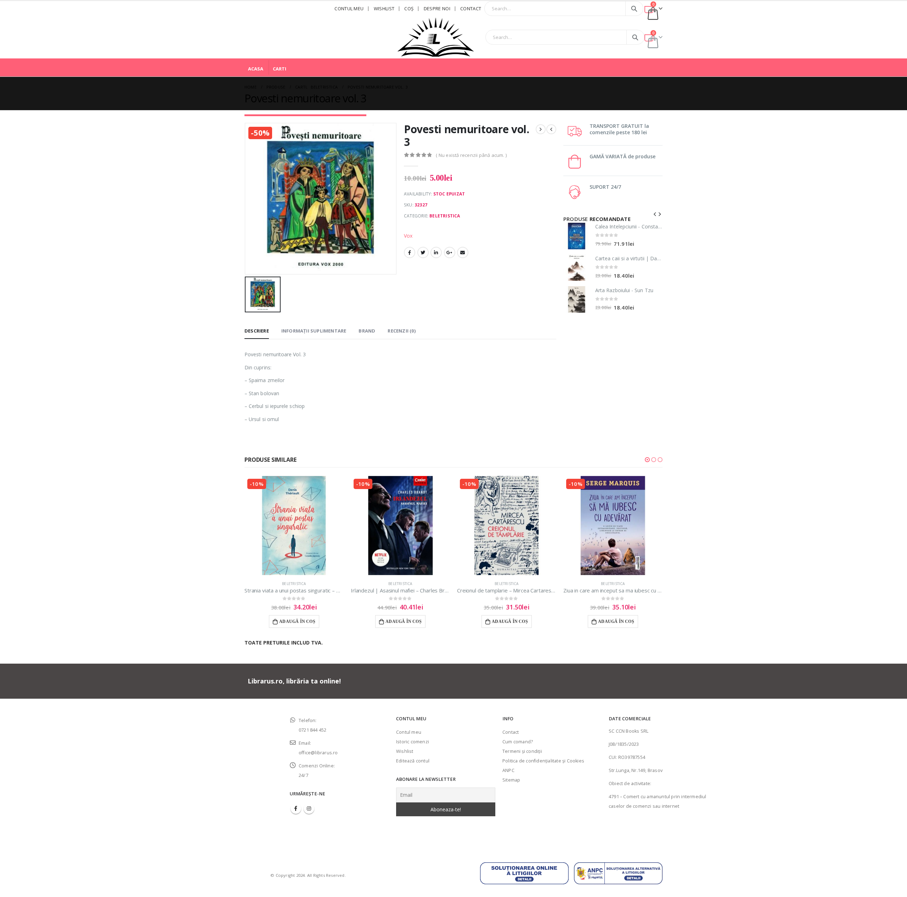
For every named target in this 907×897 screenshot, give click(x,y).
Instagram (309, 808)
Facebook (409, 252)
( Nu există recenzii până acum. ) (471, 155)
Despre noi (437, 8)
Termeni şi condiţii (522, 751)
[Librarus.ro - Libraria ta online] (435, 37)
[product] (576, 236)
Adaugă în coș (297, 621)
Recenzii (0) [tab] (401, 331)
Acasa (255, 69)
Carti (279, 69)
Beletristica (444, 216)
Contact (470, 8)
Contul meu (349, 8)
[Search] (634, 8)
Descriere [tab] (256, 331)
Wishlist (384, 8)
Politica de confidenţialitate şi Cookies (543, 761)
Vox (408, 235)
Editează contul (412, 761)
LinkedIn (436, 252)
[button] (647, 459)
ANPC (508, 770)
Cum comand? (517, 742)
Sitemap (511, 780)
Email (462, 252)
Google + (449, 252)
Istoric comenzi (412, 742)
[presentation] (655, 213)
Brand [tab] (367, 331)
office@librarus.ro (318, 753)
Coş (408, 8)
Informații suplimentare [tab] (314, 331)
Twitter (423, 252)
